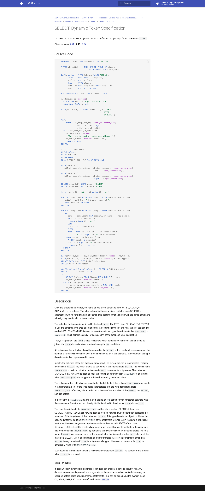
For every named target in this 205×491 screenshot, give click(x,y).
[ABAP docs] (21, 3)
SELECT (93, 21)
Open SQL (58, 21)
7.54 (84, 44)
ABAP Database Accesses (132, 18)
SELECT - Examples (106, 21)
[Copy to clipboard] (147, 61)
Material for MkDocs (36, 488)
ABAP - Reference (89, 18)
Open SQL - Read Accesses (76, 21)
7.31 (72, 44)
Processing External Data (109, 18)
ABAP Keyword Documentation (67, 18)
